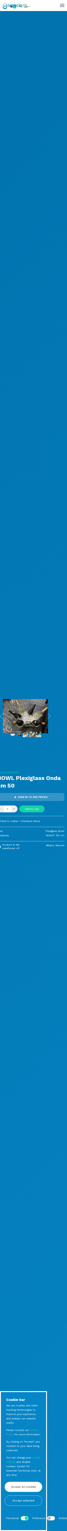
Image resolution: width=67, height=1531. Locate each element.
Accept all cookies (23, 1486)
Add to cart (32, 808)
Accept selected (23, 1500)
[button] (49, 716)
